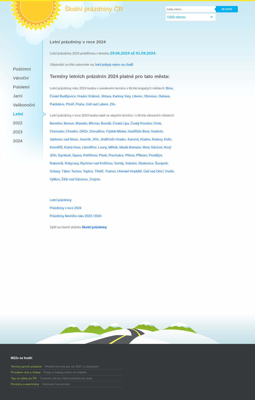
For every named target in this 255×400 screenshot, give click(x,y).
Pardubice (57, 104)
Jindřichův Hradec (113, 139)
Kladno (145, 139)
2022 (18, 123)
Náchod (156, 147)
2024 (18, 141)
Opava (77, 155)
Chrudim (72, 131)
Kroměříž (56, 147)
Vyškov (55, 179)
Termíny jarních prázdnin (26, 366)
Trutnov (110, 171)
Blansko (81, 123)
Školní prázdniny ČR (94, 9)
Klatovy (157, 139)
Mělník (113, 147)
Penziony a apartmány (25, 384)
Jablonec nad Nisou (64, 139)
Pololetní (21, 87)
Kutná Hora (72, 147)
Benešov (56, 123)
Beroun (69, 123)
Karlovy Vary (121, 96)
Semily (119, 163)
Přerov (129, 155)
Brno (169, 88)
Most (146, 147)
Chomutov (57, 131)
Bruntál (106, 123)
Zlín (112, 104)
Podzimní (22, 69)
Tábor (66, 171)
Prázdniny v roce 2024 (65, 208)
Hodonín (157, 131)
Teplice (88, 171)
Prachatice (116, 155)
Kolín (167, 139)
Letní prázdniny (61, 200)
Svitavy (55, 171)
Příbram (141, 155)
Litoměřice (89, 147)
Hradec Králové (88, 96)
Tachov (76, 171)
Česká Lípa (121, 123)
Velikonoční (24, 105)
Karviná (133, 139)
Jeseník (85, 139)
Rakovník (56, 163)
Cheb (157, 123)
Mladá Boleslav (130, 147)
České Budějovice (63, 96)
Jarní (18, 96)
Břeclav (94, 123)
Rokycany (72, 163)
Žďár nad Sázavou (74, 179)
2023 (18, 132)
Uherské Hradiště (129, 171)
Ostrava (164, 96)
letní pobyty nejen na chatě (114, 64)
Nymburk (64, 155)
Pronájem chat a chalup (26, 372)
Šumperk (161, 163)
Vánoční (21, 78)
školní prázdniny (94, 227)
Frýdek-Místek (116, 131)
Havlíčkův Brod (138, 131)
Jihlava (106, 96)
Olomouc (150, 96)
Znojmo (94, 179)
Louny (102, 147)
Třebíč (99, 171)
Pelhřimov (90, 155)
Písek (103, 155)
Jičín (95, 139)
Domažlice (97, 131)
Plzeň (70, 104)
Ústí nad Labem (97, 104)
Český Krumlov (141, 123)
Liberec (137, 96)
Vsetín (169, 171)
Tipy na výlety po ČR (24, 378)
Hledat (227, 9)
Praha (80, 104)
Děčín (83, 131)
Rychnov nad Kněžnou (96, 163)
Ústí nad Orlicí (153, 171)
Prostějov (155, 155)
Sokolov (131, 163)
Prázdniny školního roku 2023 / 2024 (75, 216)
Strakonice (145, 163)
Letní (18, 114)
